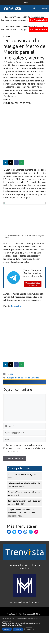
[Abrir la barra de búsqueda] (34, 8)
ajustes (19, 625)
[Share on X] (11, 162)
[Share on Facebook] (16, 162)
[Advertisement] (24, 135)
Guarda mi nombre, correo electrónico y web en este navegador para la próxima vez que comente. (25, 448)
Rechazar (18, 629)
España (6, 36)
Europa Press (17, 306)
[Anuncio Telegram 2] (24, 287)
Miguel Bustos (10, 103)
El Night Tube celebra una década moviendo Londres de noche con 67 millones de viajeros (23, 513)
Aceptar (7, 629)
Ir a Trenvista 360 (38, 20)
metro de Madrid (22, 378)
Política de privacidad (24, 614)
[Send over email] (21, 162)
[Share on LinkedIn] (5, 162)
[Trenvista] (11, 8)
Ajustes (29, 629)
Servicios (35, 378)
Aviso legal (11, 614)
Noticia (6, 99)
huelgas (10, 378)
